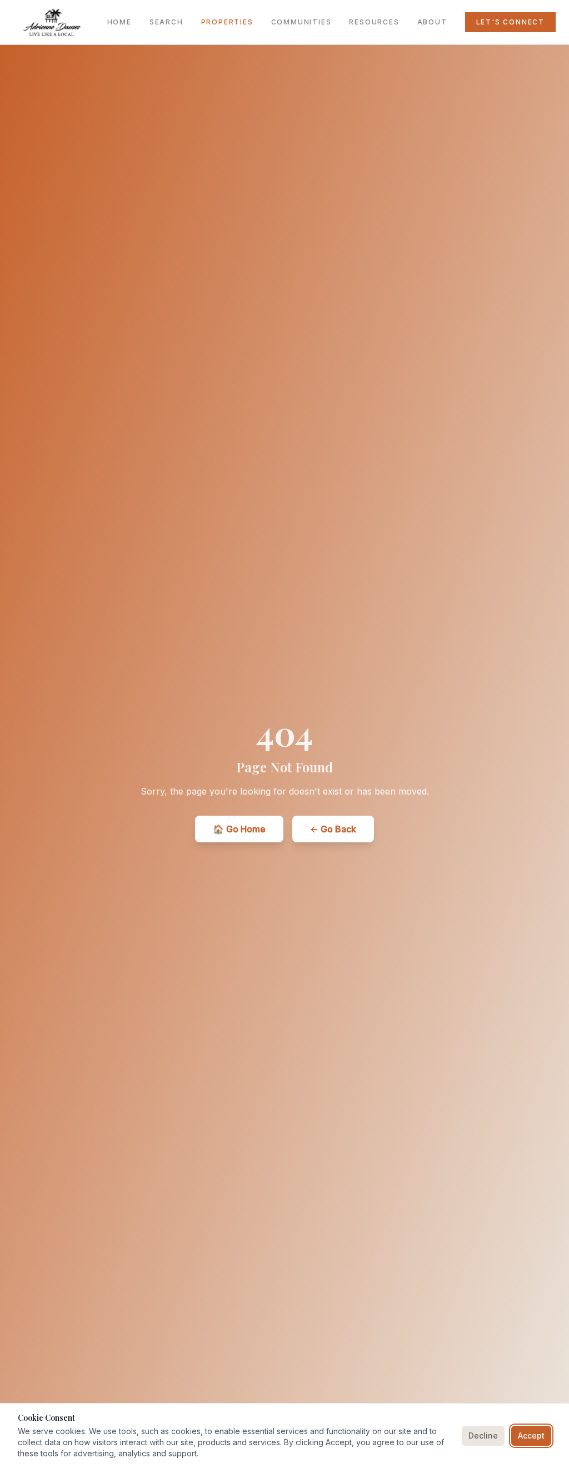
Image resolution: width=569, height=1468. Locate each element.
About (432, 22)
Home (119, 22)
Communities (301, 22)
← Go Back (333, 829)
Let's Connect (510, 22)
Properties (227, 22)
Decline (483, 1435)
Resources (374, 22)
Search (166, 22)
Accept (531, 1435)
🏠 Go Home (239, 829)
